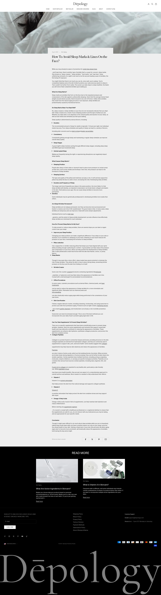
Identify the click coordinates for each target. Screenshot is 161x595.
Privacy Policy (77, 519)
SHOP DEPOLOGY (58, 9)
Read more (39, 501)
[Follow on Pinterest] (18, 536)
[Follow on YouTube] (22, 536)
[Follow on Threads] (13, 536)
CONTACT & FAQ (110, 9)
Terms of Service (78, 522)
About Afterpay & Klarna (80, 530)
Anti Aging (38, 485)
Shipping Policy (78, 514)
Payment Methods (78, 525)
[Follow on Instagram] (9, 536)
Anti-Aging (64, 52)
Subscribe (9, 527)
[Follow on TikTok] (27, 536)
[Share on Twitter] (92, 439)
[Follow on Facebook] (5, 536)
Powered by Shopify (71, 544)
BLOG (94, 9)
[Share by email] (105, 439)
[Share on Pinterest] (99, 439)
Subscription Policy (79, 527)
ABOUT (101, 9)
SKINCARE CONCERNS (83, 9)
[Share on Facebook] (85, 439)
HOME (47, 9)
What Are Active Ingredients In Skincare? (53, 489)
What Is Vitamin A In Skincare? (96, 485)
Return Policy (77, 517)
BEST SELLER (69, 9)
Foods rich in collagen (59, 367)
